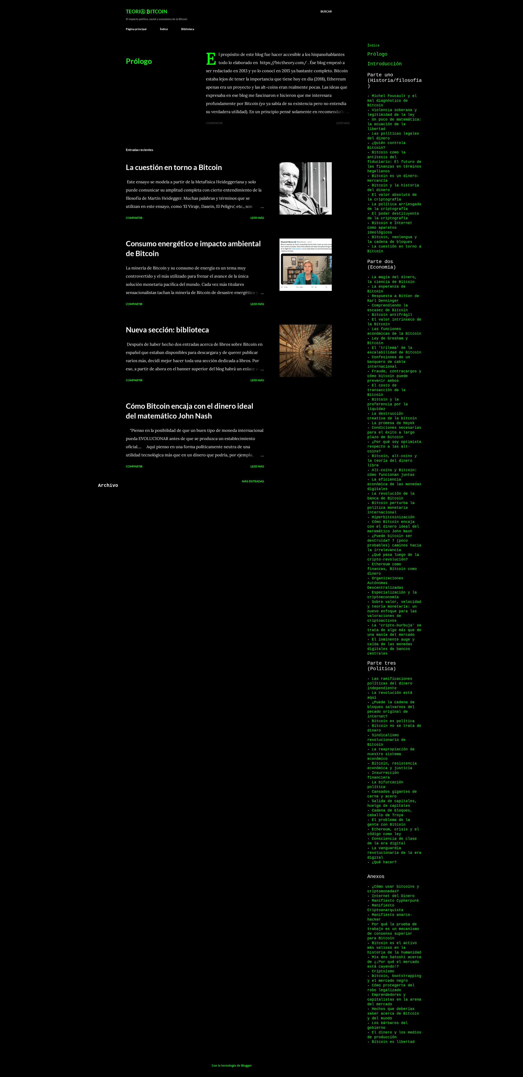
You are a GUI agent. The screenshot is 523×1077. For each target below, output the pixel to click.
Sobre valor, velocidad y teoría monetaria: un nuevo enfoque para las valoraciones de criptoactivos (394, 611)
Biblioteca (187, 29)
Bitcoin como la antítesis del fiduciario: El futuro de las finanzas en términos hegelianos (394, 161)
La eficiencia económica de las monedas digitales (394, 484)
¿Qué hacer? (384, 862)
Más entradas (253, 481)
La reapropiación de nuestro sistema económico (391, 754)
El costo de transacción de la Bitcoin (386, 390)
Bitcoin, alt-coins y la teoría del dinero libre (392, 460)
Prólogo (139, 60)
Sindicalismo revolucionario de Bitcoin (386, 740)
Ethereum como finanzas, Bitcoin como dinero (392, 569)
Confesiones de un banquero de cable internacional (388, 362)
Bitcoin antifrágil (392, 315)
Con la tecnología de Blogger (231, 1065)
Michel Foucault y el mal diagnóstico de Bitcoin (392, 100)
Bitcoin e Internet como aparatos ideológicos (389, 227)
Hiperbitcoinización (393, 517)
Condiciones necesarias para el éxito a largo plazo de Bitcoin (394, 432)
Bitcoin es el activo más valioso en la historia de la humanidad (394, 947)
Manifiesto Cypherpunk (395, 901)
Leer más (343, 123)
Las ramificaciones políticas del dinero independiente (389, 683)
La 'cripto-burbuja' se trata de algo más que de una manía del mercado (394, 630)
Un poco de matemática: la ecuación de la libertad (394, 124)
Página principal (136, 29)
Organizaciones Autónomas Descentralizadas (385, 583)
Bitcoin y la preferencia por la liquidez (387, 404)
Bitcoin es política (393, 721)
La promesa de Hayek (393, 423)
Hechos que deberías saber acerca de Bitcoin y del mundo (393, 1013)
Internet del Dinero (393, 896)
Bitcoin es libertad (393, 1042)
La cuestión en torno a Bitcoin (174, 167)
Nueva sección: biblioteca (167, 329)
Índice (164, 29)
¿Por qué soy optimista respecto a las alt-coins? (394, 446)
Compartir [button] (214, 123)
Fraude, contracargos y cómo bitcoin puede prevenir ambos (394, 376)
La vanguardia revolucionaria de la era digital (394, 853)
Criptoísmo (383, 971)
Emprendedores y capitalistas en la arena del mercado (394, 999)
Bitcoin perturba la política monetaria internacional (391, 507)
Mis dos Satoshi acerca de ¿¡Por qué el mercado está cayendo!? (394, 962)
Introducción (384, 64)
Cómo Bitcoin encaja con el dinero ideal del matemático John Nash (393, 526)
